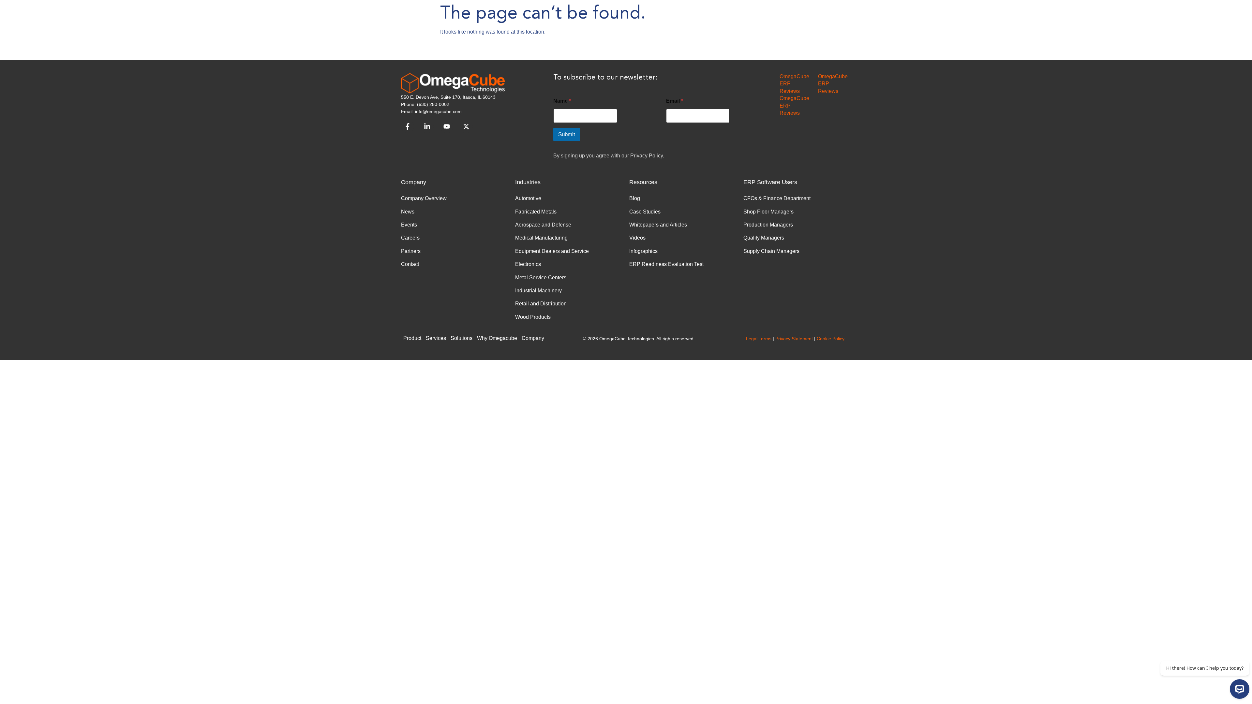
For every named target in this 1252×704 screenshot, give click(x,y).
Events (409, 224)
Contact (410, 264)
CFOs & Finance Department (777, 198)
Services (436, 338)
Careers (410, 238)
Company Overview (424, 198)
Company (533, 338)
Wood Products (533, 317)
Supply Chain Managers (771, 251)
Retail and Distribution (541, 303)
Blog (634, 198)
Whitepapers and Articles (658, 224)
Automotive (528, 198)
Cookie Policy (830, 338)
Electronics (528, 264)
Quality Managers (763, 238)
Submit (566, 134)
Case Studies (645, 211)
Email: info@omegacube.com (431, 111)
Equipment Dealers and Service (552, 251)
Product (412, 338)
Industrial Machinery (538, 290)
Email (674, 101)
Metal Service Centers (540, 277)
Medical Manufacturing (541, 238)
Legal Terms (758, 338)
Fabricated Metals (536, 211)
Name (562, 101)
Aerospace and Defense (543, 224)
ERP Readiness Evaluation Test (666, 264)
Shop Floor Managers (768, 211)
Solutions (461, 338)
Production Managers (768, 224)
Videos (637, 238)
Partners (411, 251)
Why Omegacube (497, 338)
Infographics (643, 251)
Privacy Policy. (647, 155)
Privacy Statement (794, 338)
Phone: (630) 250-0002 (425, 104)
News (407, 211)
